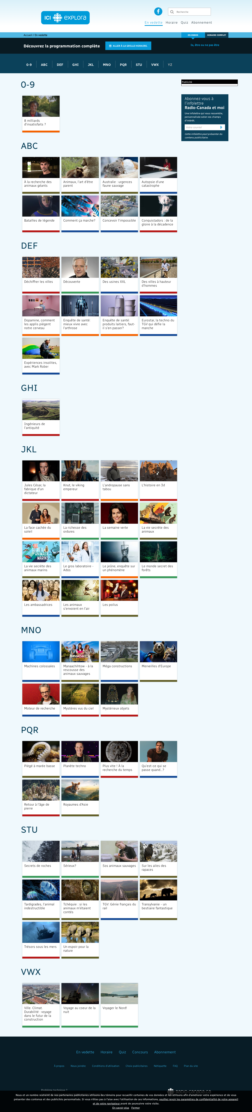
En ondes (193, 35)
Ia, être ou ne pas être (205, 44)
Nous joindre (78, 1065)
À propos (59, 1065)
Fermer (135, 1107)
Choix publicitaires (137, 1065)
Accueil (28, 35)
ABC (45, 64)
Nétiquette (160, 1065)
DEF (60, 64)
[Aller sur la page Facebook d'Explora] (158, 11)
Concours (140, 1052)
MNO (107, 64)
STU (139, 64)
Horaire (172, 22)
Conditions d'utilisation (105, 1065)
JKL (91, 64)
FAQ (175, 1065)
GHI (76, 64)
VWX (155, 64)
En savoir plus (120, 1107)
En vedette (154, 22)
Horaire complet (216, 35)
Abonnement (201, 22)
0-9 (29, 64)
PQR (124, 64)
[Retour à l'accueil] (65, 17)
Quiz (184, 22)
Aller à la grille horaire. (130, 45)
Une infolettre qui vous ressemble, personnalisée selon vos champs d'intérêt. (204, 117)
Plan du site (191, 1065)
